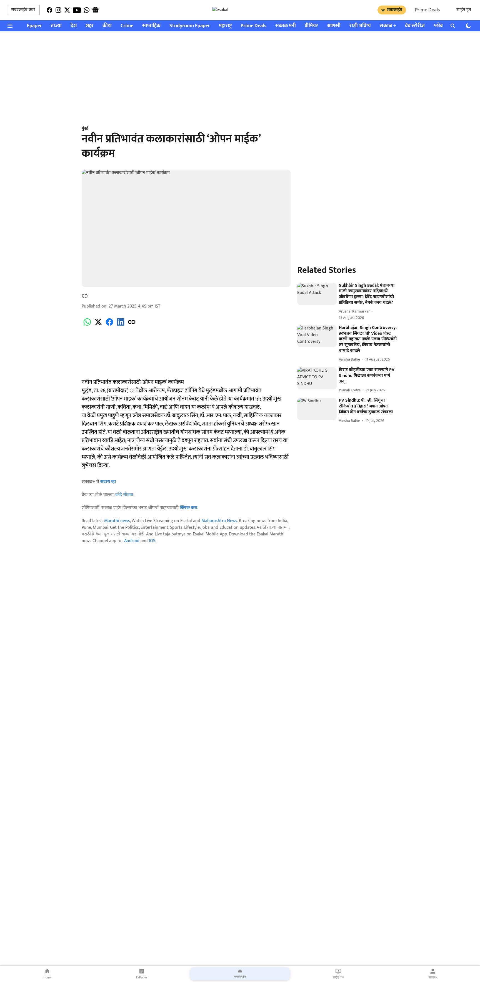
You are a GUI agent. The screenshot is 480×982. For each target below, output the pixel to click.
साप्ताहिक (151, 26)
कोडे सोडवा (124, 494)
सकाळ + (388, 26)
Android (131, 541)
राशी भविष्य (360, 26)
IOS (152, 541)
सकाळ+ (433, 977)
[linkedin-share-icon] (120, 325)
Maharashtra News (219, 521)
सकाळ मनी (285, 26)
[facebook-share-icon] (109, 325)
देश (74, 26)
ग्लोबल (440, 26)
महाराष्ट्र (225, 26)
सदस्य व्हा (108, 481)
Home (47, 977)
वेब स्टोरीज (415, 26)
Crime (127, 26)
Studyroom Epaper (189, 26)
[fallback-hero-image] (317, 294)
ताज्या (56, 26)
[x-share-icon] (98, 325)
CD (85, 296)
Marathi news (117, 521)
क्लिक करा (188, 508)
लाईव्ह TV (338, 977)
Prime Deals (427, 10)
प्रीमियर (311, 26)
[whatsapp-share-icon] (87, 325)
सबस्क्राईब (394, 9)
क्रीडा (107, 26)
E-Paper (141, 977)
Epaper (34, 26)
